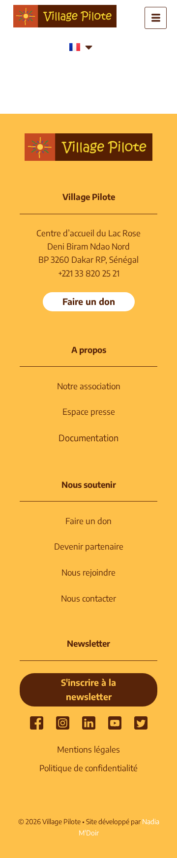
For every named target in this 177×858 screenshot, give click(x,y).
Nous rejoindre (88, 572)
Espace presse (88, 411)
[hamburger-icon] (156, 18)
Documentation (88, 437)
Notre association (88, 385)
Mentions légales (88, 749)
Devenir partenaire (88, 546)
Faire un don (88, 520)
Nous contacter (88, 598)
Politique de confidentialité (88, 767)
